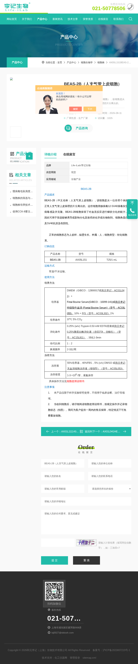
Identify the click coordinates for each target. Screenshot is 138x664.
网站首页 (12, 19)
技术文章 (73, 19)
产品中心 (42, 19)
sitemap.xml (89, 657)
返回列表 (88, 432)
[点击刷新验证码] (86, 542)
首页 (59, 62)
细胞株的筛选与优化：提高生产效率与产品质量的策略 (23, 198)
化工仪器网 (61, 657)
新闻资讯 (58, 19)
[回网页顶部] (132, 203)
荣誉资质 (88, 19)
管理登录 (75, 657)
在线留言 (103, 19)
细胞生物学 (87, 62)
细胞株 (101, 62)
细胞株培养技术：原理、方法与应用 (23, 204)
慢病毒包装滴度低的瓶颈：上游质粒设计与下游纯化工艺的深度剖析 (23, 191)
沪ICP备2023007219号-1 (116, 650)
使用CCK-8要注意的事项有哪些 (23, 211)
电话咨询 (132, 215)
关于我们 (27, 19)
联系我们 (118, 19)
